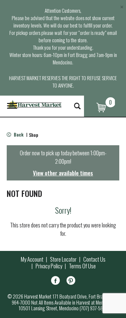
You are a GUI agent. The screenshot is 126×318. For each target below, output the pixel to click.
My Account (32, 259)
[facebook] (55, 281)
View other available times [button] (63, 173)
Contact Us (94, 259)
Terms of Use (82, 266)
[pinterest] (71, 281)
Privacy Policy (49, 266)
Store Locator (63, 259)
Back (18, 134)
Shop (33, 134)
